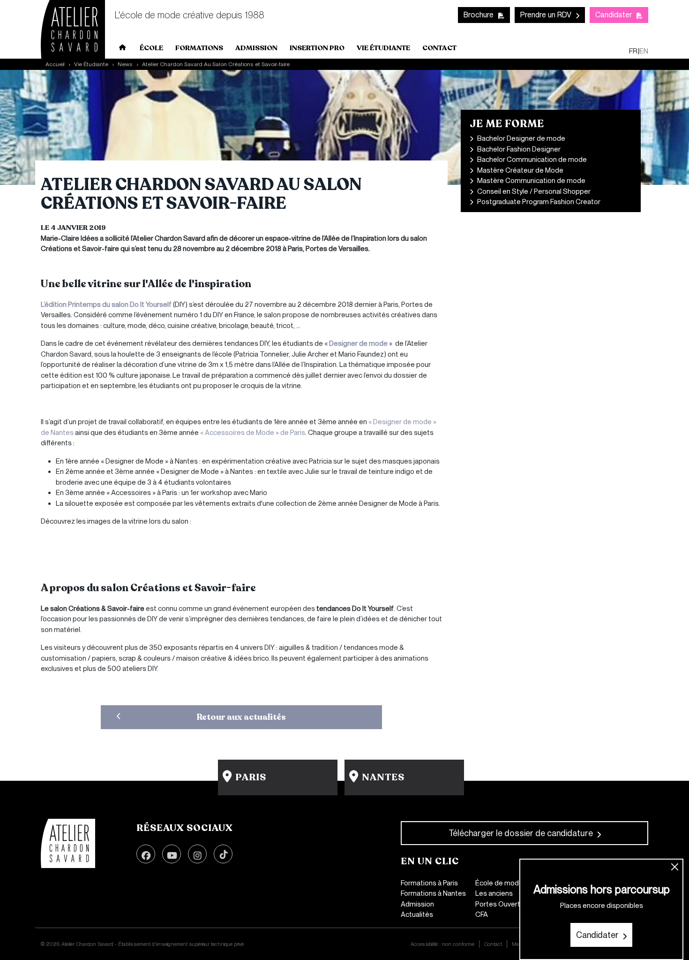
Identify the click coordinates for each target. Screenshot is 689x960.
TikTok (223, 854)
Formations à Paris (429, 883)
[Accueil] (68, 843)
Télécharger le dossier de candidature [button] (521, 833)
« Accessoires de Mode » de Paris (252, 432)
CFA (481, 914)
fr (633, 51)
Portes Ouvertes (501, 904)
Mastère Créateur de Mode (520, 170)
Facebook (145, 854)
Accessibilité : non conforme (442, 944)
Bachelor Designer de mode (521, 138)
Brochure (479, 14)
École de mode (499, 883)
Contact (439, 48)
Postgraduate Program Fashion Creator (538, 202)
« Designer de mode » (359, 343)
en (643, 51)
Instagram (197, 854)
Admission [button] (256, 48)
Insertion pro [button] (317, 48)
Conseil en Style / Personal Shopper (534, 191)
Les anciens (494, 893)
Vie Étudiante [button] (383, 48)
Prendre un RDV (545, 14)
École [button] (151, 48)
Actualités (417, 914)
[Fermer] (675, 867)
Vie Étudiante (91, 64)
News (125, 64)
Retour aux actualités (241, 717)
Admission (417, 904)
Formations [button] (199, 48)
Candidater (613, 14)
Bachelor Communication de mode (532, 159)
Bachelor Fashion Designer (519, 149)
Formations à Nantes (433, 893)
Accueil (123, 49)
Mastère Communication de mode (531, 180)
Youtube (171, 854)
